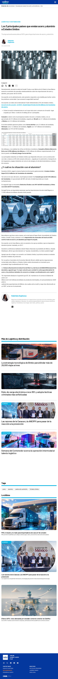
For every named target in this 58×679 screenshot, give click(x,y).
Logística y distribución (10, 22)
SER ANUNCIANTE (7, 670)
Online (12, 655)
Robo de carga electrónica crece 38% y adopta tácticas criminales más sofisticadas (31, 6)
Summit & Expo (14, 657)
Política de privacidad (35, 668)
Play (11, 659)
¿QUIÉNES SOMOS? (34, 670)
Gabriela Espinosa (11, 41)
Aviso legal (33, 672)
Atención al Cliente (8, 672)
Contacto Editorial (8, 668)
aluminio (10, 489)
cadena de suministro (21, 489)
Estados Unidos (34, 489)
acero (4, 489)
